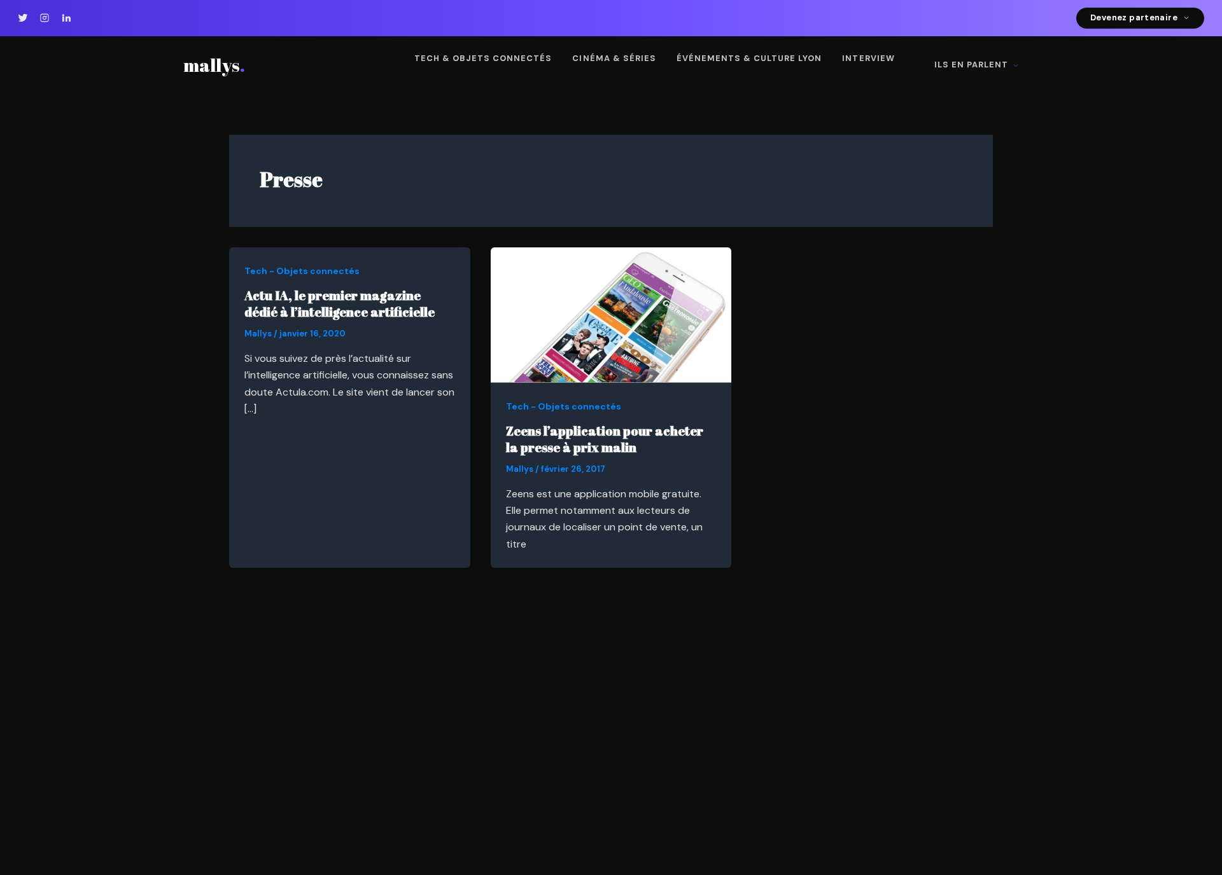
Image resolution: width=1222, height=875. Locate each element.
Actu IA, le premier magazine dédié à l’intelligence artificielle (339, 303)
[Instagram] (44, 18)
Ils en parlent (971, 64)
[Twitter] (23, 18)
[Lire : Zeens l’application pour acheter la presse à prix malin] (611, 314)
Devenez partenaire (1133, 17)
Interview (868, 58)
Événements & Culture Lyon (749, 58)
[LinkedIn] (66, 18)
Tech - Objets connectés (302, 271)
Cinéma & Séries (614, 58)
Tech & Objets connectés (483, 58)
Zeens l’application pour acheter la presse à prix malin (604, 439)
